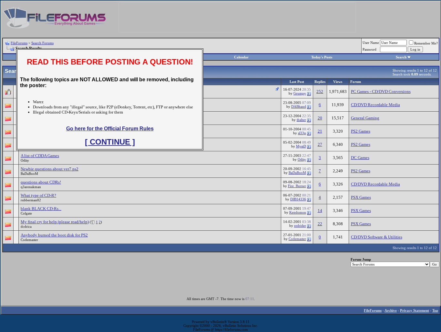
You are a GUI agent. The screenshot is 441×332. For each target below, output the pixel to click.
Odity (25, 160)
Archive (391, 310)
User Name (371, 43)
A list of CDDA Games (40, 155)
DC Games (360, 157)
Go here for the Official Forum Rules (110, 128)
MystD (301, 146)
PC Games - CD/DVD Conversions (381, 91)
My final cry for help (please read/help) (55, 221)
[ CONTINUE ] (110, 141)
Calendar (241, 57)
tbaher (301, 120)
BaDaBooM (29, 174)
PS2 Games (360, 131)
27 (320, 144)
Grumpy (299, 93)
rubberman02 (31, 200)
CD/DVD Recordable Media (375, 104)
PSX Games (361, 197)
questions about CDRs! (41, 182)
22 (320, 223)
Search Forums (42, 43)
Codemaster (29, 240)
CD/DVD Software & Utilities (376, 237)
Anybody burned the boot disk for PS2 (54, 235)
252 (319, 91)
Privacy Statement (414, 310)
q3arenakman (31, 187)
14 (320, 210)
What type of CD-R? (38, 195)
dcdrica (26, 226)
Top (435, 310)
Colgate (26, 213)
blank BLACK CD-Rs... (41, 208)
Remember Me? (426, 43)
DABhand (298, 106)
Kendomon (297, 212)
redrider (300, 225)
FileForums (19, 43)
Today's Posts (321, 57)
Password (369, 49)
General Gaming (365, 118)
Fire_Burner (297, 186)
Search (401, 57)
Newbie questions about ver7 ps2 (49, 168)
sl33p (302, 133)
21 (320, 131)
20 (320, 118)
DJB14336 (298, 199)
